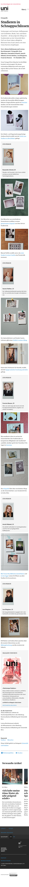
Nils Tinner (4, 574)
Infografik (6, 488)
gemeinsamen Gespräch (8, 223)
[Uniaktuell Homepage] (4, 9)
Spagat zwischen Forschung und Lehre (16, 370)
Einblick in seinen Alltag (20, 340)
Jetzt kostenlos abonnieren (10, 705)
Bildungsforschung (6, 645)
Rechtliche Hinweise (6, 860)
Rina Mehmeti (12, 574)
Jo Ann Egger (5, 576)
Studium (3, 740)
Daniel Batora (20, 574)
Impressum (3, 858)
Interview (24, 102)
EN (14, 836)
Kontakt (11, 828)
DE (11, 836)
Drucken (20, 753)
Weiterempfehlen (8, 753)
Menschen (10, 740)
